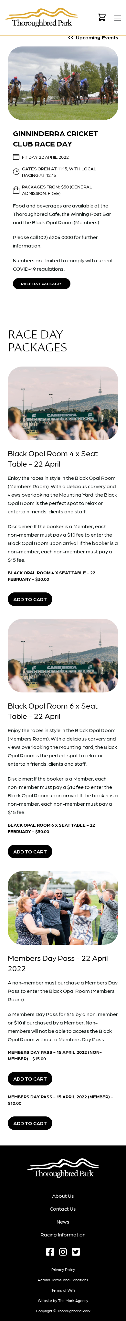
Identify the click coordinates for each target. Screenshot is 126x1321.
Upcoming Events (97, 37)
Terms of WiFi (63, 1290)
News (63, 1221)
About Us (63, 1196)
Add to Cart (30, 599)
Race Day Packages (41, 283)
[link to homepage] (41, 17)
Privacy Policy (63, 1269)
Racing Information (63, 1234)
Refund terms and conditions (63, 1279)
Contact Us (63, 1208)
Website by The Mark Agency (63, 1300)
